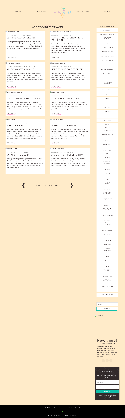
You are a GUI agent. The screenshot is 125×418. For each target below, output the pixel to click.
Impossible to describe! (67, 69)
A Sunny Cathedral (64, 125)
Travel (107, 124)
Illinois (107, 169)
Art (107, 94)
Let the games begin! (21, 38)
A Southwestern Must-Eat (24, 98)
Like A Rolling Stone (65, 98)
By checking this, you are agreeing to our (107, 396)
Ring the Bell (16, 125)
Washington (107, 276)
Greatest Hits (107, 107)
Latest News (74, 407)
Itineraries (106, 11)
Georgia (107, 153)
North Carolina (107, 215)
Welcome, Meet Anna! (55, 407)
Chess (108, 98)
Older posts (40, 185)
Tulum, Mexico (107, 77)
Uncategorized (107, 294)
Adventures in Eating (84, 11)
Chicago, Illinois (108, 42)
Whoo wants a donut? (21, 69)
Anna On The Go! (13, 35)
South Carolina (107, 230)
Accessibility (56, 35)
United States (107, 150)
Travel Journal (41, 11)
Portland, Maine (107, 60)
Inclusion (107, 111)
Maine (108, 179)
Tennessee (107, 240)
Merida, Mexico (107, 51)
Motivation (107, 120)
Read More (11, 57)
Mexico (107, 127)
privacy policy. (106, 397)
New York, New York (108, 56)
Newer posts (55, 185)
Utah (107, 266)
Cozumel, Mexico (107, 47)
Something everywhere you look (67, 39)
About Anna (18, 11)
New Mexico (108, 189)
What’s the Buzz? (18, 155)
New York (107, 205)
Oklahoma (107, 220)
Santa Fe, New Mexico (107, 64)
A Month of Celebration (67, 155)
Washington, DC (107, 286)
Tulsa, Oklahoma (107, 73)
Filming (107, 102)
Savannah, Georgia (107, 69)
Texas (108, 256)
